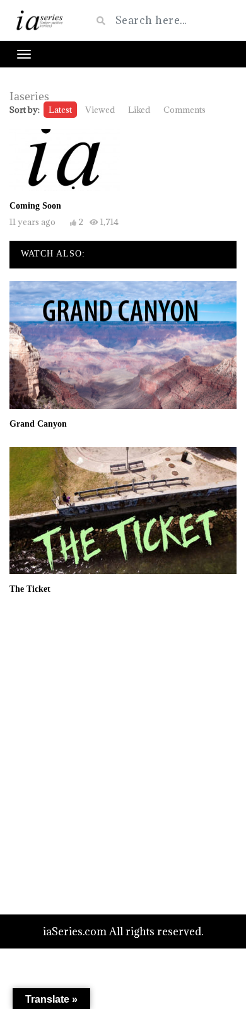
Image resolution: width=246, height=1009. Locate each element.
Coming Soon (35, 205)
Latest (60, 109)
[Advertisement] (123, 754)
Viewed (100, 109)
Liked (139, 109)
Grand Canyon (38, 424)
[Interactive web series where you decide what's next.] (41, 20)
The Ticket (29, 589)
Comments (184, 109)
